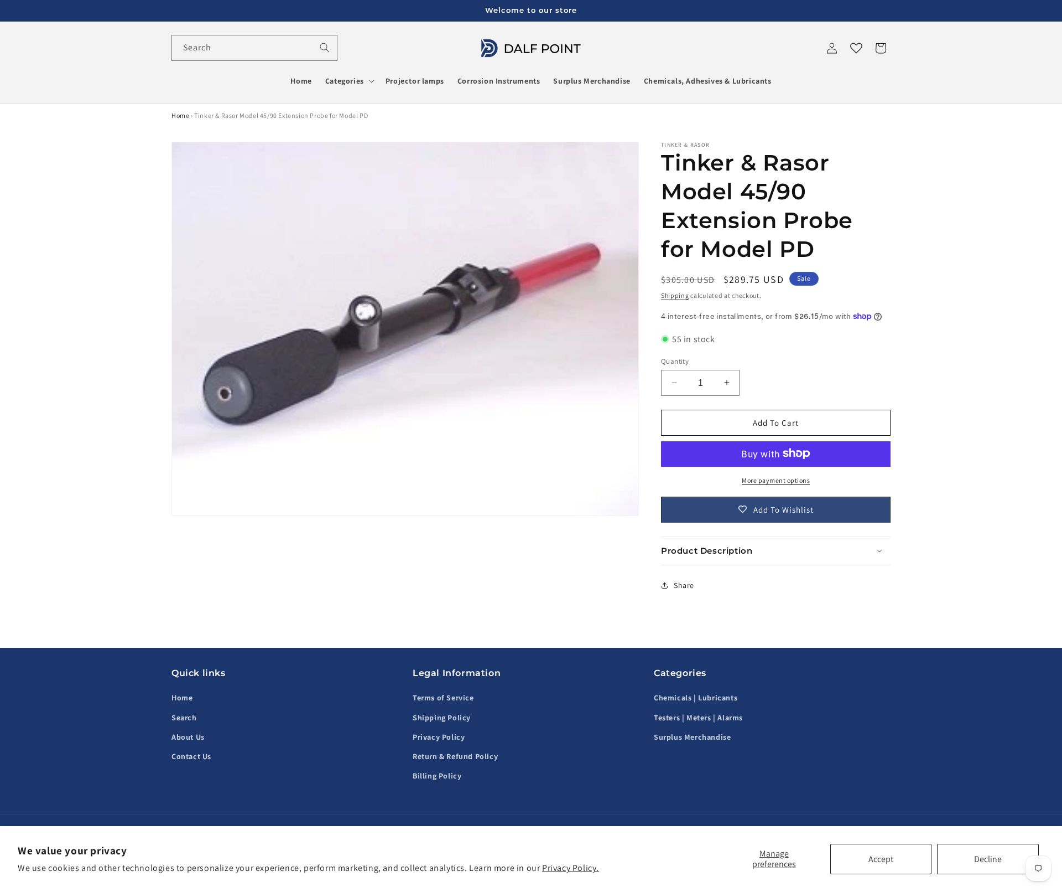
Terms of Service (443, 698)
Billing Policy (437, 776)
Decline (988, 859)
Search (184, 718)
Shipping (675, 295)
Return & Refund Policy (455, 756)
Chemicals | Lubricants (695, 698)
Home (180, 115)
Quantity (675, 360)
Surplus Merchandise (692, 737)
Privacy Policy (439, 737)
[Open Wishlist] (856, 48)
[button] (349, 80)
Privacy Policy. (570, 868)
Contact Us (191, 756)
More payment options (776, 480)
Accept (880, 859)
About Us (188, 737)
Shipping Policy (442, 718)
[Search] (325, 47)
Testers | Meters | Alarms (698, 718)
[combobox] (254, 47)
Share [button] (684, 585)
